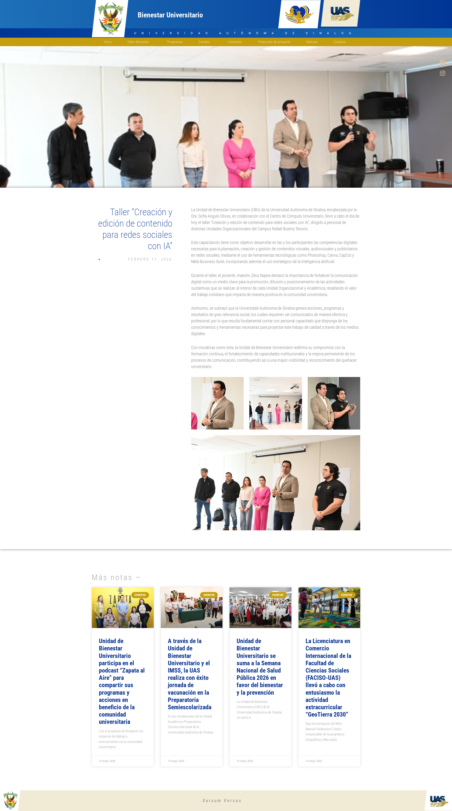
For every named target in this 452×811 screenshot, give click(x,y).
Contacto (340, 42)
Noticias (312, 42)
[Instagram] (442, 73)
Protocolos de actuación (274, 42)
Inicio (107, 42)
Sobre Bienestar (138, 42)
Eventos (204, 42)
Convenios (235, 42)
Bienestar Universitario (170, 15)
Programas (175, 42)
